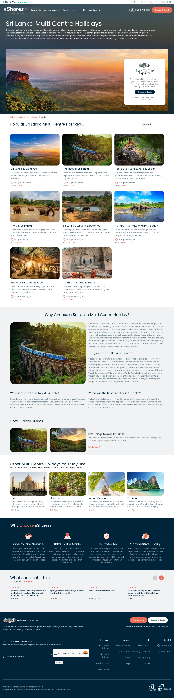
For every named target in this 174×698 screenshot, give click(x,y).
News (127, 657)
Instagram (166, 645)
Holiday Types (102, 663)
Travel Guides (160, 2)
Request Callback (162, 10)
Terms (147, 664)
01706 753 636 (145, 100)
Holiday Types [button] (91, 10)
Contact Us (124, 651)
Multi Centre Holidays (103, 647)
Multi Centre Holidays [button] (44, 10)
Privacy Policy (143, 657)
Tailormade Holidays (103, 656)
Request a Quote (145, 92)
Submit (59, 662)
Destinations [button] (69, 10)
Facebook (166, 651)
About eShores (123, 645)
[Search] (170, 1)
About (135, 2)
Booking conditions (141, 651)
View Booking (146, 2)
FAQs (127, 664)
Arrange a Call (138, 620)
